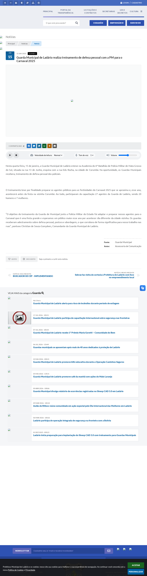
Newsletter (22, 551)
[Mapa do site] (33, 3)
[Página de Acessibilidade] (38, 3)
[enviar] (109, 551)
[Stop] (16, 155)
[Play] (10, 155)
